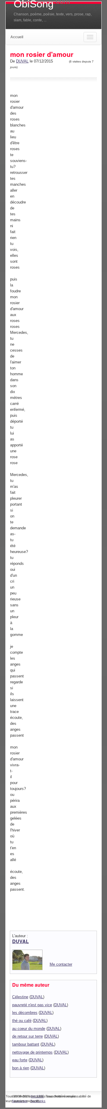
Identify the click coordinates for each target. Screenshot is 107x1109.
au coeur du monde (28, 1028)
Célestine (20, 997)
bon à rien (20, 1068)
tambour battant (25, 1044)
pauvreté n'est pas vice (32, 1005)
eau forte (19, 1060)
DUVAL (22, 61)
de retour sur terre (27, 1036)
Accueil (16, 37)
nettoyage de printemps (32, 1052)
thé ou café (22, 1020)
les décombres (24, 1012)
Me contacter (61, 964)
